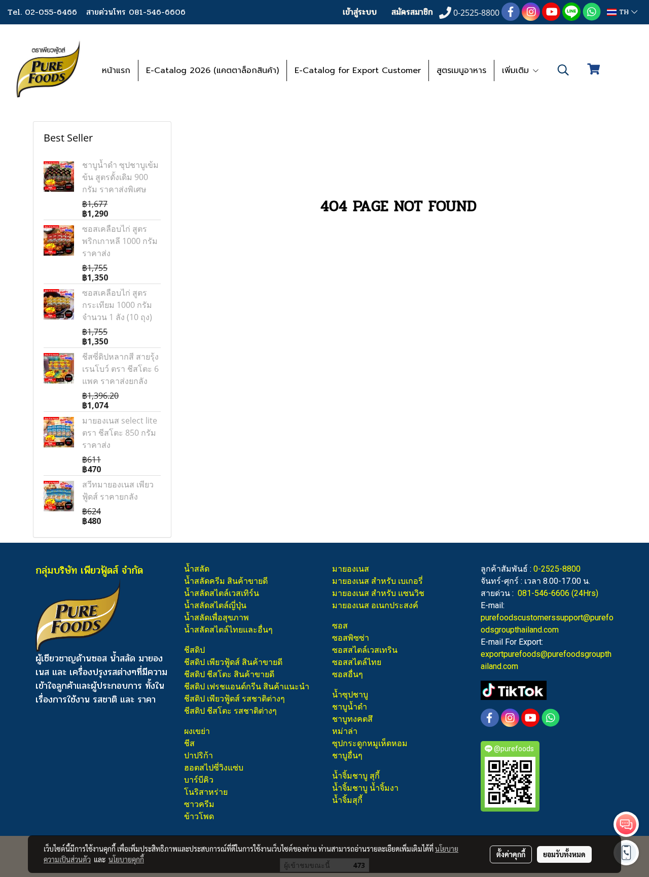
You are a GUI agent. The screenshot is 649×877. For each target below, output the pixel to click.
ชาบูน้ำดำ (349, 707)
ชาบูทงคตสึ (352, 719)
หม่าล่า (344, 731)
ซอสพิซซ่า (350, 638)
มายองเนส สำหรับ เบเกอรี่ (377, 581)
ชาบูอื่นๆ (347, 755)
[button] (563, 70)
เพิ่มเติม (517, 70)
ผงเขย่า (197, 731)
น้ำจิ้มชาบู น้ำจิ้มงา (365, 788)
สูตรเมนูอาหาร (461, 70)
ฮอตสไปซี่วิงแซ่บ (213, 768)
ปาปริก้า (198, 755)
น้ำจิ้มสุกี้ (347, 800)
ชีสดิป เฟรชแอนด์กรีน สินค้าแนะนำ (246, 686)
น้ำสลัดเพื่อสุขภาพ (216, 617)
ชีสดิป (194, 650)
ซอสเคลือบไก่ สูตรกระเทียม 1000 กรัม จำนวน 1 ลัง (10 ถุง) (117, 305)
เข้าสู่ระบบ (360, 12)
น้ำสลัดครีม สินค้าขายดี (226, 581)
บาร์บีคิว (198, 780)
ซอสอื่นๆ (347, 674)
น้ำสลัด (196, 569)
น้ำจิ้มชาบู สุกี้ (356, 776)
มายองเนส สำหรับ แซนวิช (378, 593)
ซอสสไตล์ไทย (356, 662)
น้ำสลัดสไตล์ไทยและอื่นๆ (228, 630)
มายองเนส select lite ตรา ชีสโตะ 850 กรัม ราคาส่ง (119, 432)
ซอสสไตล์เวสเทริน (365, 650)
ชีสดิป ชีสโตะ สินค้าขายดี (229, 674)
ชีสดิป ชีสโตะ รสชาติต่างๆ (230, 711)
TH (624, 12)
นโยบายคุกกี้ (126, 859)
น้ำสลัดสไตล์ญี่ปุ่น (215, 605)
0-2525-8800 (557, 569)
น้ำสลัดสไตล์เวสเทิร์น (221, 593)
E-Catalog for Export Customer (358, 70)
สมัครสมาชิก (412, 12)
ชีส (189, 743)
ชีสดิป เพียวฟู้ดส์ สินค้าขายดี (233, 662)
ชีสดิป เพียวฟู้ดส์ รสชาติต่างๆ (234, 699)
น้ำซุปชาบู (350, 694)
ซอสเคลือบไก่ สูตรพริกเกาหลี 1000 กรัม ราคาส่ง (120, 241)
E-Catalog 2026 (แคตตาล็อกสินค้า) (212, 70)
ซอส (340, 625)
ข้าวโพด (199, 816)
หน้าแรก (116, 70)
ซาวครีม (199, 804)
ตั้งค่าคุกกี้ (510, 854)
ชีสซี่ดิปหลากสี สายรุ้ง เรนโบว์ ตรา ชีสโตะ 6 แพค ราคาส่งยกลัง (120, 369)
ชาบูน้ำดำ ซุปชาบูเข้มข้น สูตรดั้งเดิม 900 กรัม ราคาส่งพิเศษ (120, 177)
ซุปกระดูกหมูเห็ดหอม (370, 743)
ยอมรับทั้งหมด (564, 854)
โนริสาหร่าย (206, 792)
